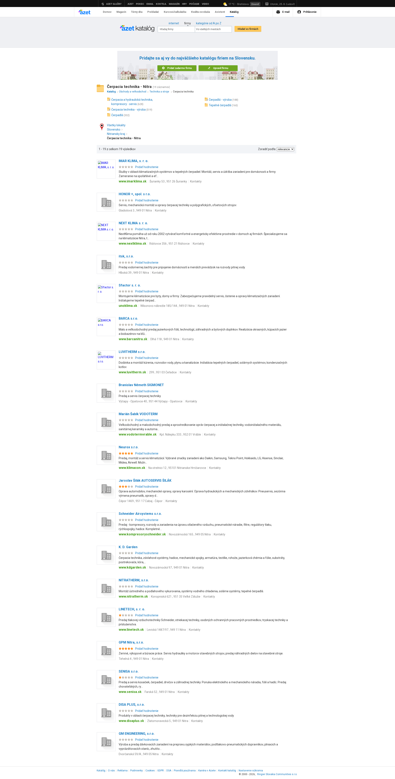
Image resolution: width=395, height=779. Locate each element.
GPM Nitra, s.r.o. (131, 642)
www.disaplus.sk (131, 721)
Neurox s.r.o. (128, 447)
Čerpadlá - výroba (220, 99)
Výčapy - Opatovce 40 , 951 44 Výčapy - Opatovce (150, 401)
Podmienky (136, 770)
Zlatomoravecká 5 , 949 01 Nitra (167, 721)
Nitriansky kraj (116, 133)
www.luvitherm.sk (132, 372)
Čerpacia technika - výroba (128, 109)
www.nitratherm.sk (133, 596)
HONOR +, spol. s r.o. (135, 194)
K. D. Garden (128, 547)
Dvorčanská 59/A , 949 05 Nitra (139, 754)
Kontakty (196, 181)
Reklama (122, 770)
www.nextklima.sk (132, 243)
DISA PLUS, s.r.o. (132, 705)
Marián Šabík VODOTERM (138, 414)
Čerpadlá (117, 115)
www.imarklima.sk (132, 181)
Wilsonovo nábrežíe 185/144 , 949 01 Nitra (167, 305)
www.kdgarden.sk (132, 567)
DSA (168, 770)
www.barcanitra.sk (133, 339)
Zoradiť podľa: (267, 149)
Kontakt (227, 770)
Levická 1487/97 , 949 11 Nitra (166, 629)
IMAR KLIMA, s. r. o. (133, 161)
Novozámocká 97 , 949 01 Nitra (169, 567)
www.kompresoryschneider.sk (142, 534)
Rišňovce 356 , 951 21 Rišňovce (169, 243)
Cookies (150, 770)
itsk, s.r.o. (126, 256)
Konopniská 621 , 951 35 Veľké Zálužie (175, 596)
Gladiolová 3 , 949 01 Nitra (135, 210)
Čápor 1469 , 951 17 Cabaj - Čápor (141, 501)
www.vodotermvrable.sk (138, 434)
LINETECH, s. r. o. (132, 609)
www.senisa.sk (130, 692)
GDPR (160, 770)
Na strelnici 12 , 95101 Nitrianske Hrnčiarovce (177, 468)
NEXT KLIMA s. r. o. (133, 223)
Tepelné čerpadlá (220, 105)
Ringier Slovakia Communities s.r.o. (277, 774)
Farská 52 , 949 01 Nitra (160, 692)
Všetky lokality (116, 125)
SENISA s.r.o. (128, 671)
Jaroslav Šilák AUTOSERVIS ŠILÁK (145, 480)
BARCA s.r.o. (128, 318)
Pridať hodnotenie (146, 167)
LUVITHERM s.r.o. (132, 352)
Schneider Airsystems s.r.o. (140, 514)
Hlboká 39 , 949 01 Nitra (134, 272)
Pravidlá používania (185, 770)
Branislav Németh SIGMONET (141, 385)
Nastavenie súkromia (251, 770)
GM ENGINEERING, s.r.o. (137, 734)
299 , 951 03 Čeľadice (163, 372)
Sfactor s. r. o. (130, 285)
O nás (111, 770)
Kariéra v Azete (207, 770)
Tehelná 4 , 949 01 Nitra (134, 658)
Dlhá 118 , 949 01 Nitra (164, 339)
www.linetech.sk (131, 630)
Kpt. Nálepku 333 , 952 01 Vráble (180, 434)
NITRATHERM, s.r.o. (134, 580)
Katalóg (101, 770)
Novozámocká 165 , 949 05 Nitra (190, 534)
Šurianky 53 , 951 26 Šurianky (168, 181)
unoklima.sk (128, 306)
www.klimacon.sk (132, 468)
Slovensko (113, 129)
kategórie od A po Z (208, 23)
